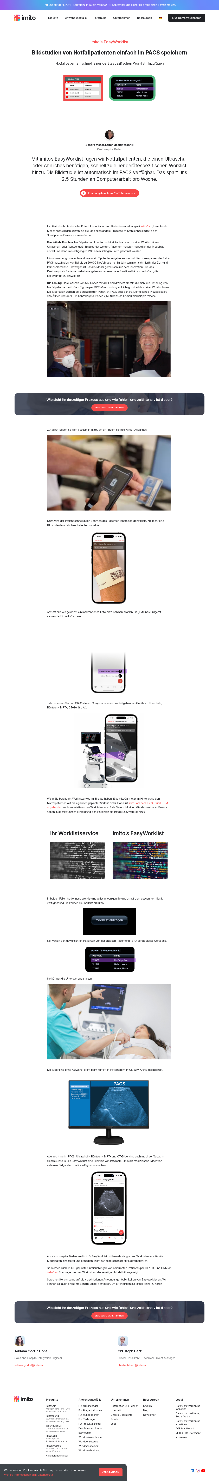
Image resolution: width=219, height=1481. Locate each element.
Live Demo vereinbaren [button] (109, 407)
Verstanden (110, 1472)
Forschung (100, 18)
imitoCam (146, 226)
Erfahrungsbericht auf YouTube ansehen (111, 193)
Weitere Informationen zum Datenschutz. (29, 1474)
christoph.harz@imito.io (132, 1365)
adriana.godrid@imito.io (29, 1365)
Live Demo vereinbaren (186, 18)
